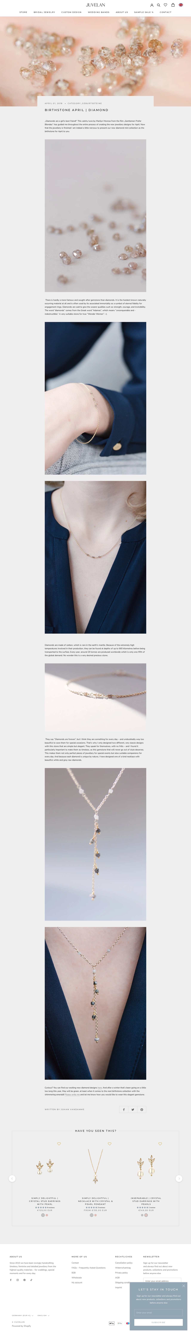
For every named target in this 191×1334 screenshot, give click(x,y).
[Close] (183, 1285)
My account (77, 1282)
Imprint (118, 1287)
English (42, 1315)
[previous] (12, 1178)
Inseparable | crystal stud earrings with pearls (146, 1201)
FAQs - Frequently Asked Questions (88, 1267)
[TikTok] (31, 1279)
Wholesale (77, 1277)
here (100, 1087)
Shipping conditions (124, 1282)
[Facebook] (11, 1279)
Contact (165, 12)
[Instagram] (18, 1279)
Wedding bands (99, 12)
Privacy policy (121, 1272)
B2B (74, 1272)
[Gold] (47, 1215)
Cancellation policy (124, 1262)
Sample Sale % (144, 12)
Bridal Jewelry (44, 12)
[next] (178, 1178)
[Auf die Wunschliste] (59, 1144)
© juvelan (18, 1322)
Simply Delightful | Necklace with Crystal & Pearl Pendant (95, 1201)
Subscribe (158, 1322)
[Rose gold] (99, 1215)
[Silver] (43, 1215)
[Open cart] (173, 5)
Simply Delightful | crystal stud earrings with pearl (44, 1201)
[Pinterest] (24, 1279)
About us (122, 12)
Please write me (72, 1094)
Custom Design (71, 12)
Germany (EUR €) (21, 1315)
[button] (181, 4)
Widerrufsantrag (123, 1267)
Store (23, 12)
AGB (117, 1277)
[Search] (158, 4)
